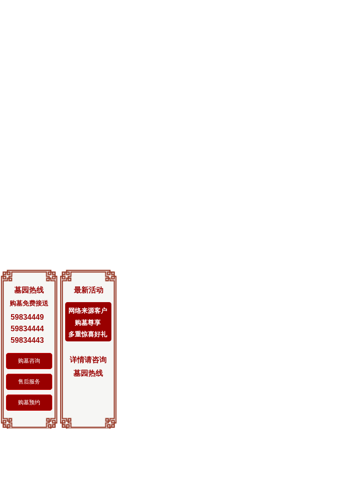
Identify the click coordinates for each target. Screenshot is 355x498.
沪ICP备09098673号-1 (203, 385)
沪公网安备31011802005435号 (292, 385)
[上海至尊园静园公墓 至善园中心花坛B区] (277, 281)
